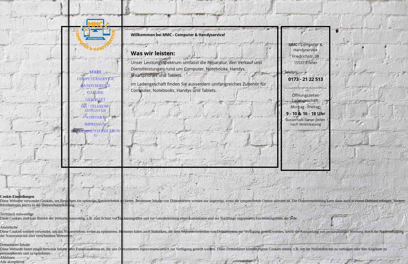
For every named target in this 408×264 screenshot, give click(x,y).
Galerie (95, 93)
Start (95, 72)
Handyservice (95, 86)
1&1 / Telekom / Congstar (95, 108)
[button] (204, 257)
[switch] (2, 210)
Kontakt (95, 117)
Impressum (95, 124)
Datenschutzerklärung (95, 133)
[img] (95, 33)
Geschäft (95, 99)
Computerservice (95, 79)
